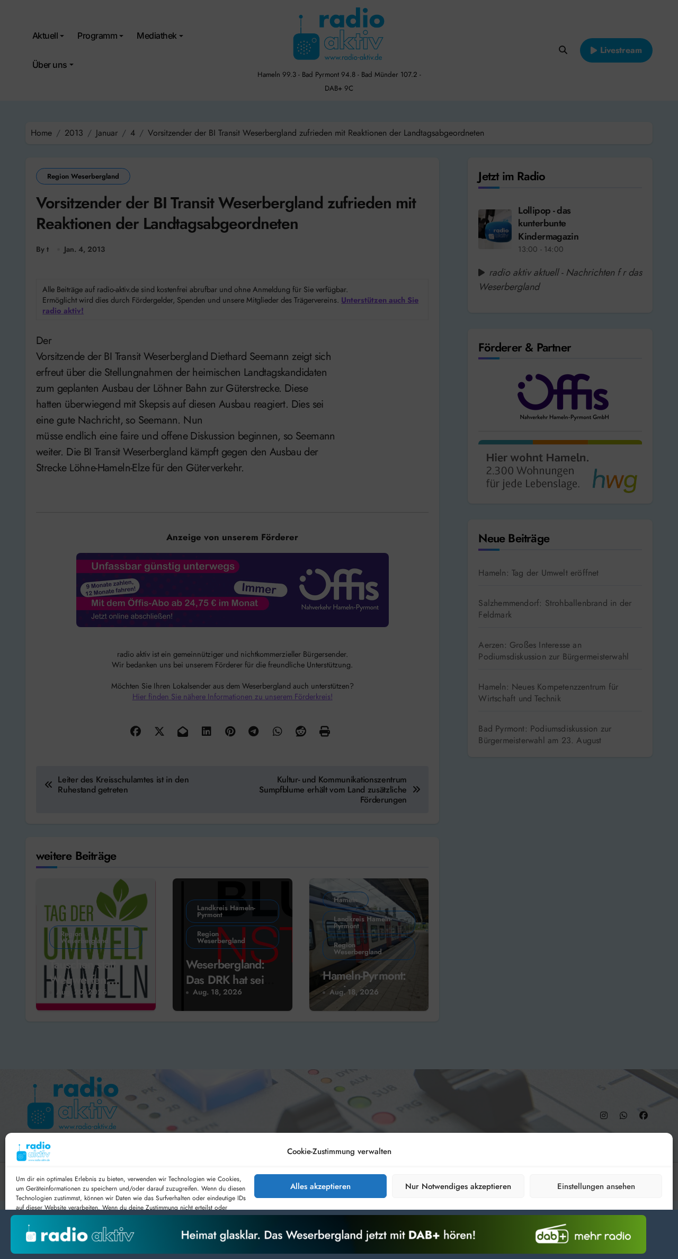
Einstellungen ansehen (596, 1186)
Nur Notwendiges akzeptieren (458, 1186)
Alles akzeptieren (320, 1186)
